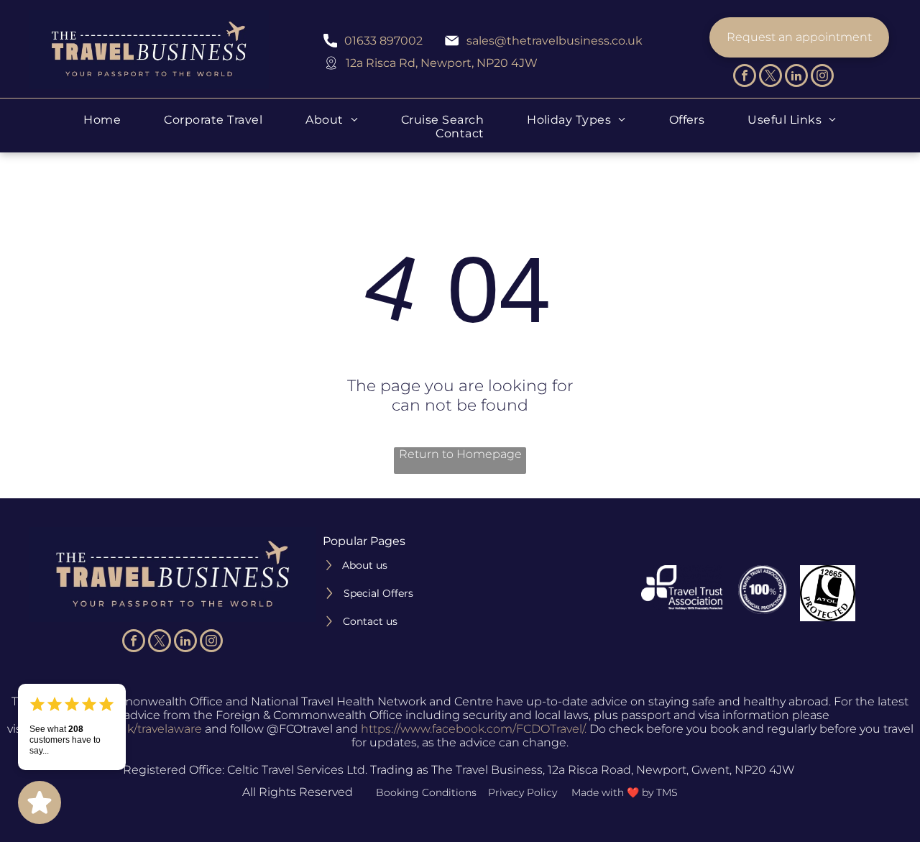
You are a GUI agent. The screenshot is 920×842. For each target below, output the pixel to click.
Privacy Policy (522, 792)
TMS (667, 792)
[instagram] (822, 77)
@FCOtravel (300, 729)
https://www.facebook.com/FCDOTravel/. (473, 729)
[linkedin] (796, 77)
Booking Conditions (426, 792)
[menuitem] (102, 120)
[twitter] (770, 77)
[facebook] (744, 77)
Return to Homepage (460, 454)
